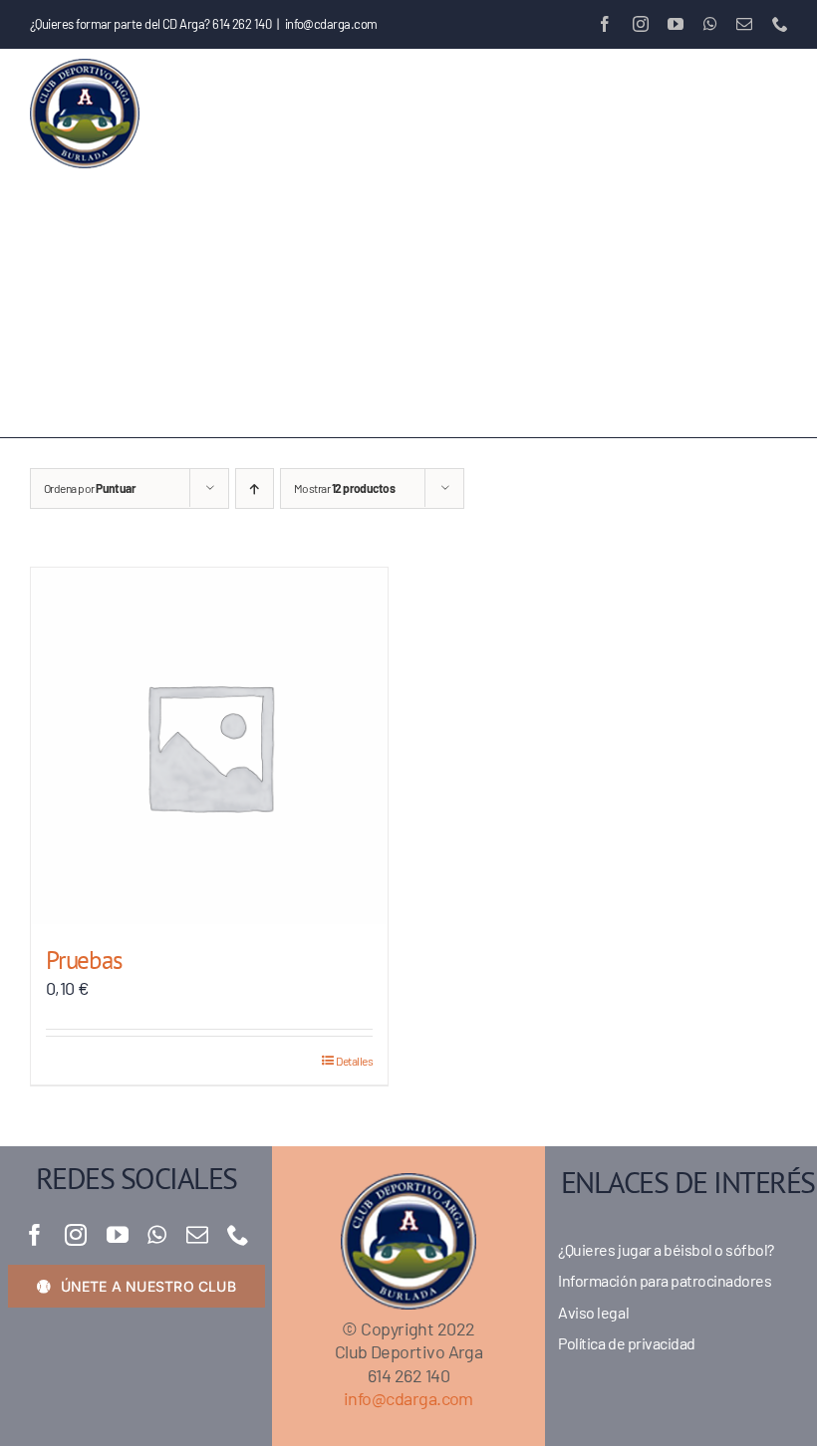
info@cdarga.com (331, 24)
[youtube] (117, 1235)
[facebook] (34, 1235)
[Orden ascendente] (254, 488)
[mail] (196, 1235)
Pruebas (84, 960)
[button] (140, 372)
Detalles (354, 1061)
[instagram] (75, 1235)
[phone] (237, 1235)
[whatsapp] (156, 1235)
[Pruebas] (209, 746)
